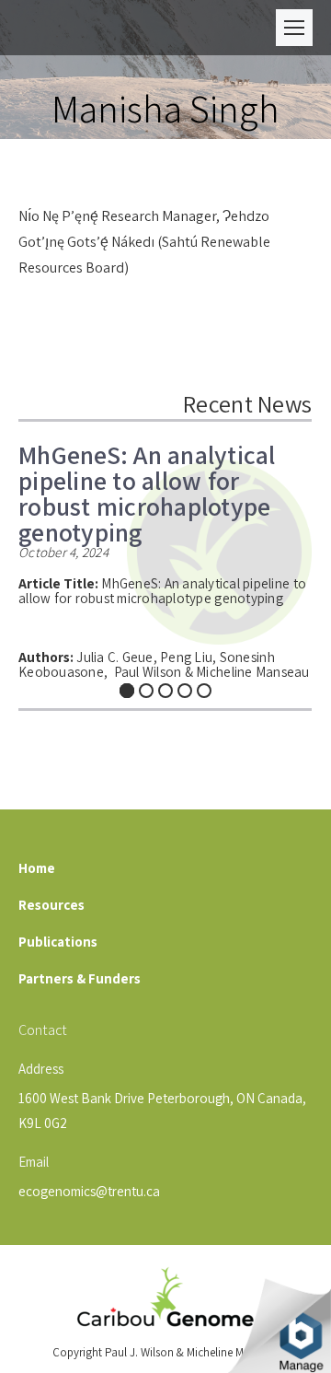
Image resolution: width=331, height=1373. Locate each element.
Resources (51, 904)
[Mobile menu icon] (294, 27)
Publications (57, 941)
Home (36, 868)
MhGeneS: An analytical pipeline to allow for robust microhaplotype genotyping (147, 486)
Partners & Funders (79, 978)
